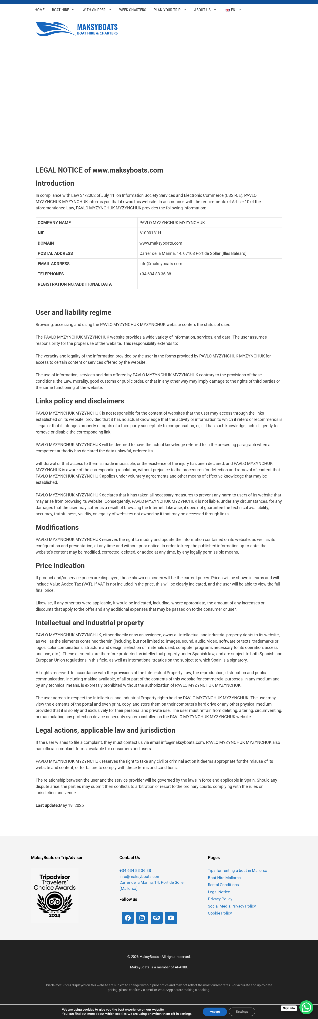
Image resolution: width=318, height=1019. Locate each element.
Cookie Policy (220, 913)
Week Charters (132, 9)
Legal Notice (219, 892)
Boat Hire (60, 9)
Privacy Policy (220, 899)
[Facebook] (128, 918)
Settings (242, 1011)
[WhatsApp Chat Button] (306, 1007)
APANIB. (181, 967)
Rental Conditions (223, 884)
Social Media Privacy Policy (232, 906)
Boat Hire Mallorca (224, 877)
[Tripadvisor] (157, 918)
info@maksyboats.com (139, 876)
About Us (202, 9)
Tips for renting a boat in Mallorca (237, 870)
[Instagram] (142, 918)
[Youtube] (171, 918)
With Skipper (94, 9)
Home (39, 9)
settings (186, 1014)
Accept (215, 1011)
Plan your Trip (167, 9)
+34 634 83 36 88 (135, 870)
